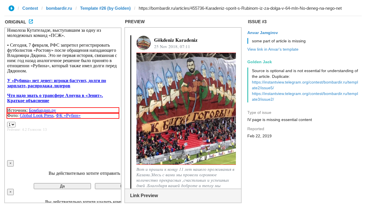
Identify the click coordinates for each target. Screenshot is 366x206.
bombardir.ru (59, 8)
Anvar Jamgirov (262, 32)
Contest (30, 8)
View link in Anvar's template (273, 49)
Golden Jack (259, 62)
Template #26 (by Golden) (105, 8)
